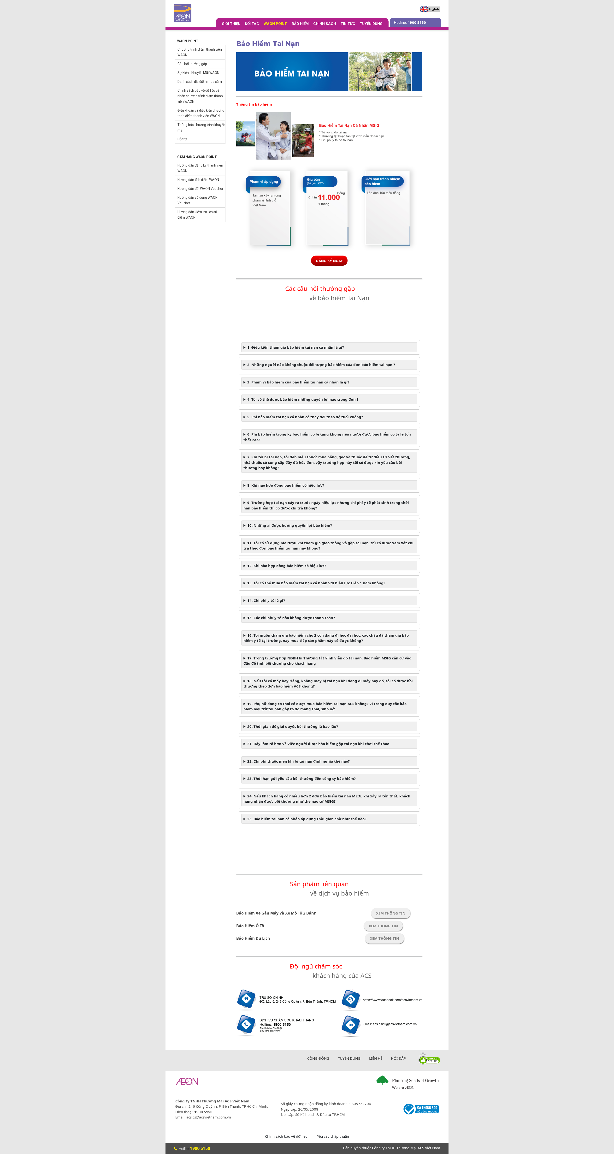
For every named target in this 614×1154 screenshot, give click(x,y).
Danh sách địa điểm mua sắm (199, 82)
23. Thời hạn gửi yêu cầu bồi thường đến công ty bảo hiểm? (301, 778)
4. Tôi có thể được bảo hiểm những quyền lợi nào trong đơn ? (302, 399)
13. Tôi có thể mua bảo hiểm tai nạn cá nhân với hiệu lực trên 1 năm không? (316, 582)
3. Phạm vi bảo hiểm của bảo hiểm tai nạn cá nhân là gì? (298, 382)
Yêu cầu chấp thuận (333, 1136)
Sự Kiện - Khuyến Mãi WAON (198, 73)
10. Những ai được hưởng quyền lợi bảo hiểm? (289, 525)
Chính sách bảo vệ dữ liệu (286, 1136)
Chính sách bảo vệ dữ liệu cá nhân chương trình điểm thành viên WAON (200, 96)
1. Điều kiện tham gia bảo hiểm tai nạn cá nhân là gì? (295, 347)
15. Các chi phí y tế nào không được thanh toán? (291, 617)
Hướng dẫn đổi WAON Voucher (200, 189)
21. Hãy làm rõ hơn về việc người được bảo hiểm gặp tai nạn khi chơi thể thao (318, 743)
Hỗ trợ (182, 139)
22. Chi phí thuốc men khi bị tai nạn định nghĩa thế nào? (298, 761)
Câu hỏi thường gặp (192, 64)
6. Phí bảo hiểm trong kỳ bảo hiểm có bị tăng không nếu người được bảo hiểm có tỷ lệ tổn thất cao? (327, 437)
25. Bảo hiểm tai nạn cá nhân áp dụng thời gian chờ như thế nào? (306, 818)
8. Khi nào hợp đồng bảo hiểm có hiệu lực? (285, 485)
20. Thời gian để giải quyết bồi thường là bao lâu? (292, 726)
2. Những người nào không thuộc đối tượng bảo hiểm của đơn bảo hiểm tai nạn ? (321, 364)
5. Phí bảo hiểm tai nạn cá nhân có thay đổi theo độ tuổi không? (305, 416)
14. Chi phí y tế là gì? (266, 600)
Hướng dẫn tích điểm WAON (198, 180)
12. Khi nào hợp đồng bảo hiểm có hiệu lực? (286, 565)
